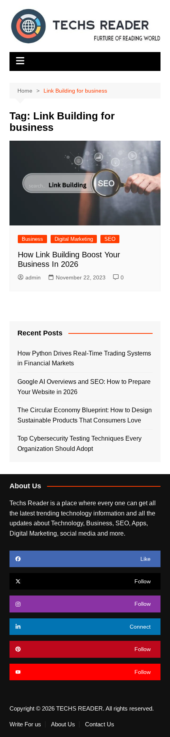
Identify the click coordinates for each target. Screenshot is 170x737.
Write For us (25, 724)
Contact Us (99, 724)
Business (32, 239)
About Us (63, 724)
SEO (109, 239)
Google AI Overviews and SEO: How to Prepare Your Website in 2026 (84, 386)
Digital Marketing (74, 239)
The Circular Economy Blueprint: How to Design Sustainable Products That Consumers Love (84, 415)
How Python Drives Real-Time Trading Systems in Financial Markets (84, 358)
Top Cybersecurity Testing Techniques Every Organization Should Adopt (79, 443)
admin (33, 277)
